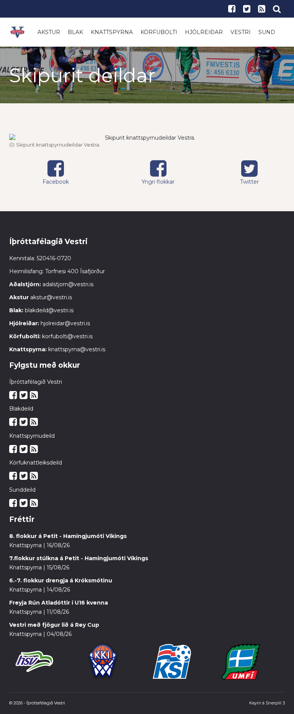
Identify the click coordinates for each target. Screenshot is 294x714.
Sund (266, 32)
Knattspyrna (112, 32)
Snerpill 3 (275, 703)
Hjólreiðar (204, 32)
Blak (75, 32)
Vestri (240, 32)
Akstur (49, 32)
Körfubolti (158, 32)
